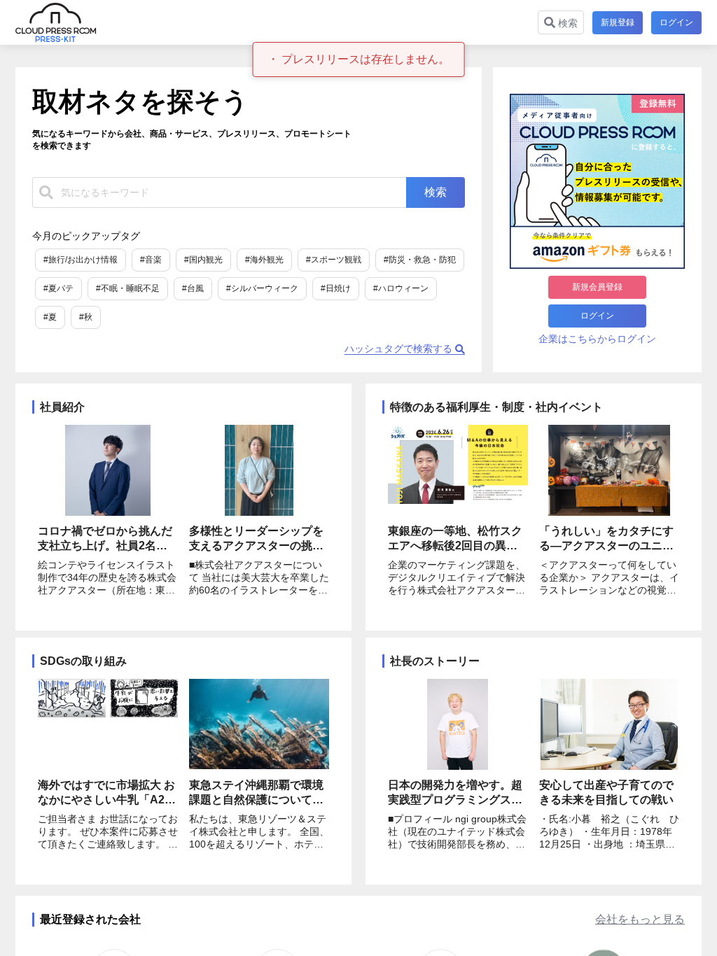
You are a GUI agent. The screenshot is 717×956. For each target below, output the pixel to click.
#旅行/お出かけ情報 (80, 260)
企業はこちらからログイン (597, 338)
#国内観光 (203, 260)
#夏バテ (58, 288)
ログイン (676, 22)
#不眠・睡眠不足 (128, 288)
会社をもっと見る (640, 919)
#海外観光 (264, 260)
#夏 (50, 317)
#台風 (193, 288)
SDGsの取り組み (83, 661)
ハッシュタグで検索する (399, 348)
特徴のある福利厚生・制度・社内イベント (496, 407)
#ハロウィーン (401, 288)
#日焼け (336, 288)
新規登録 (617, 22)
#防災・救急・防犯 (420, 260)
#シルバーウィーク (262, 288)
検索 (566, 23)
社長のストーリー (435, 661)
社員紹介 (62, 407)
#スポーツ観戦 (333, 260)
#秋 (85, 317)
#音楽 (151, 260)
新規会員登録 (597, 287)
